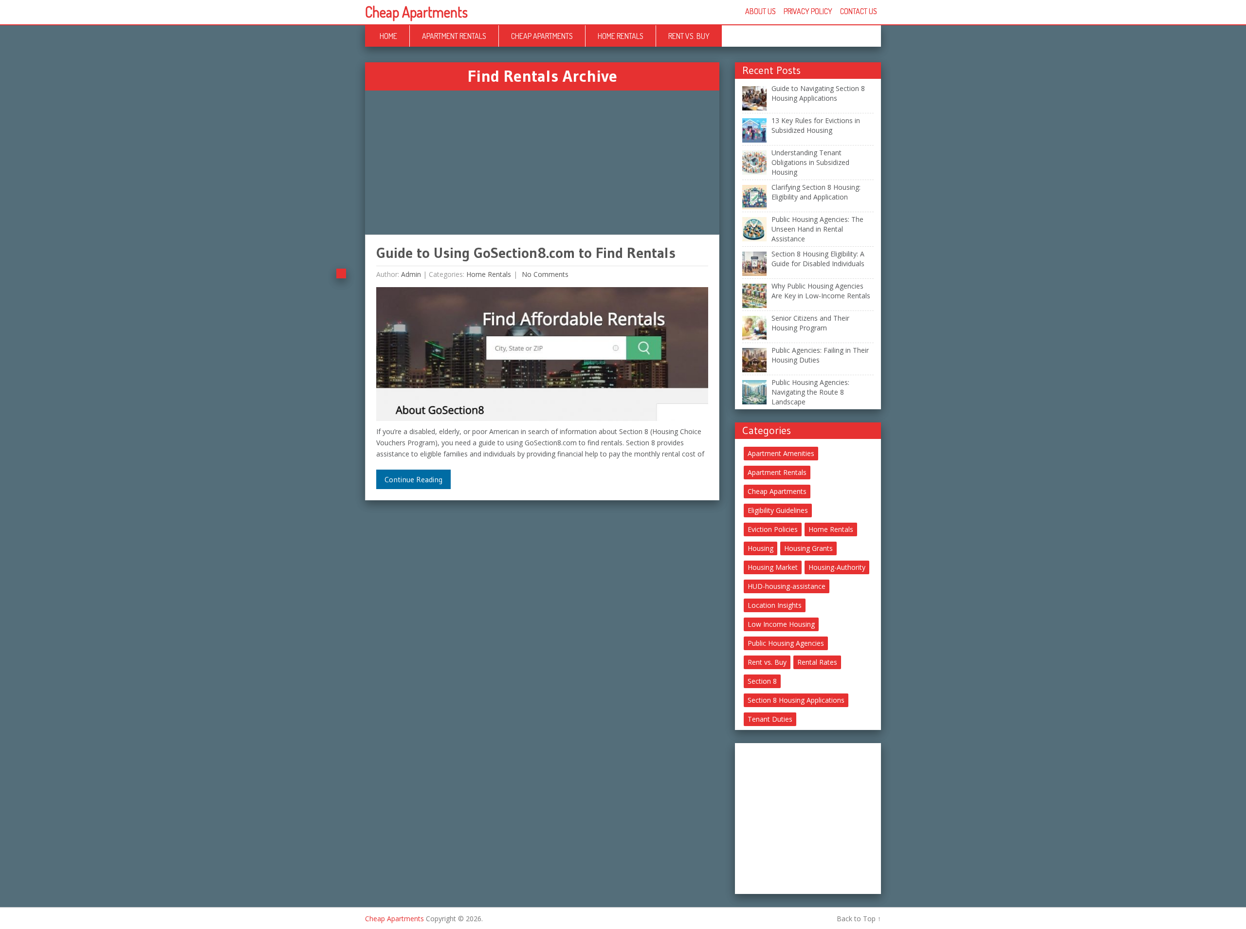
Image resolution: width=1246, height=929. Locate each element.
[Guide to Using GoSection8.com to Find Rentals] (542, 356)
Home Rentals (620, 36)
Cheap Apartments (416, 11)
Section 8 (762, 681)
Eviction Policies (773, 529)
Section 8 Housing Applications (796, 700)
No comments (544, 274)
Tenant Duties (770, 719)
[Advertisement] (542, 162)
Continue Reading (413, 479)
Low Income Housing (781, 624)
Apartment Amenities (781, 453)
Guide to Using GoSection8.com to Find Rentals (526, 253)
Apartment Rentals (454, 36)
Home (388, 36)
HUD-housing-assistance (786, 586)
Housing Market (773, 567)
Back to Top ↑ (859, 918)
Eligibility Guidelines (778, 510)
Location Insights (775, 605)
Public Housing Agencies (786, 643)
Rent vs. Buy (689, 36)
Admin (411, 274)
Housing (760, 548)
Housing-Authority (836, 567)
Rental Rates (817, 662)
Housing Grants (808, 548)
